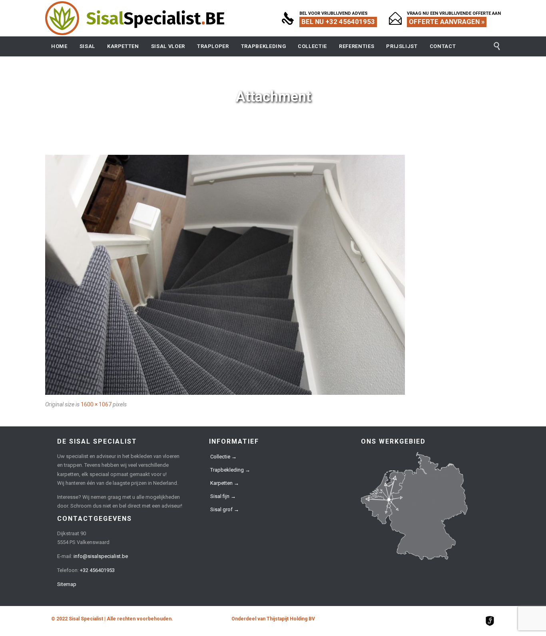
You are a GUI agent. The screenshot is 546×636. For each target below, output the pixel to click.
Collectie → (223, 457)
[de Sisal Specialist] (135, 18)
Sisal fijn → (223, 496)
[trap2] (273, 275)
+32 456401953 (97, 570)
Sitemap (66, 584)
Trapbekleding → (230, 470)
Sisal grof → (224, 509)
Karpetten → (224, 483)
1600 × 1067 (96, 404)
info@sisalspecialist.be (101, 556)
